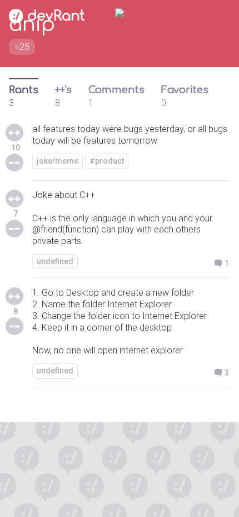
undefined (55, 261)
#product (106, 160)
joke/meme (57, 160)
